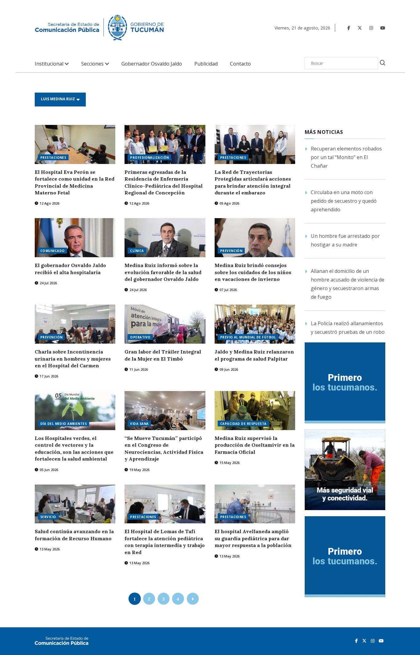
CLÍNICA (137, 251)
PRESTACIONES (53, 157)
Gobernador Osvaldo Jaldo (151, 64)
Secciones (93, 64)
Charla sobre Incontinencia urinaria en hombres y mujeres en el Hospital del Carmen (73, 359)
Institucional (50, 64)
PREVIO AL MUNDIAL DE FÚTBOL (248, 337)
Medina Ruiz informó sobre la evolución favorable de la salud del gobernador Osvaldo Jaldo (163, 272)
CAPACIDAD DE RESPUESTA (243, 423)
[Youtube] (382, 28)
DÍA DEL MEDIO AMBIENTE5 (63, 423)
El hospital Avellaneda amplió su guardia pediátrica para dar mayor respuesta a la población (253, 538)
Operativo (140, 337)
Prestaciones (143, 517)
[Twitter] (360, 28)
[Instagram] (371, 28)
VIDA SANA (139, 423)
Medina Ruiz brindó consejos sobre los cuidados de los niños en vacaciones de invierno (253, 272)
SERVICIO (48, 517)
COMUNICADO (52, 251)
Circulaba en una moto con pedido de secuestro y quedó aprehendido (344, 201)
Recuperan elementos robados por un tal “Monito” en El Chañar (346, 157)
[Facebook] (348, 28)
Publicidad (206, 64)
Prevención (51, 337)
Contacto (240, 64)
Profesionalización (149, 157)
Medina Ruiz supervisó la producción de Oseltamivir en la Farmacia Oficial (255, 445)
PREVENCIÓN (231, 251)
